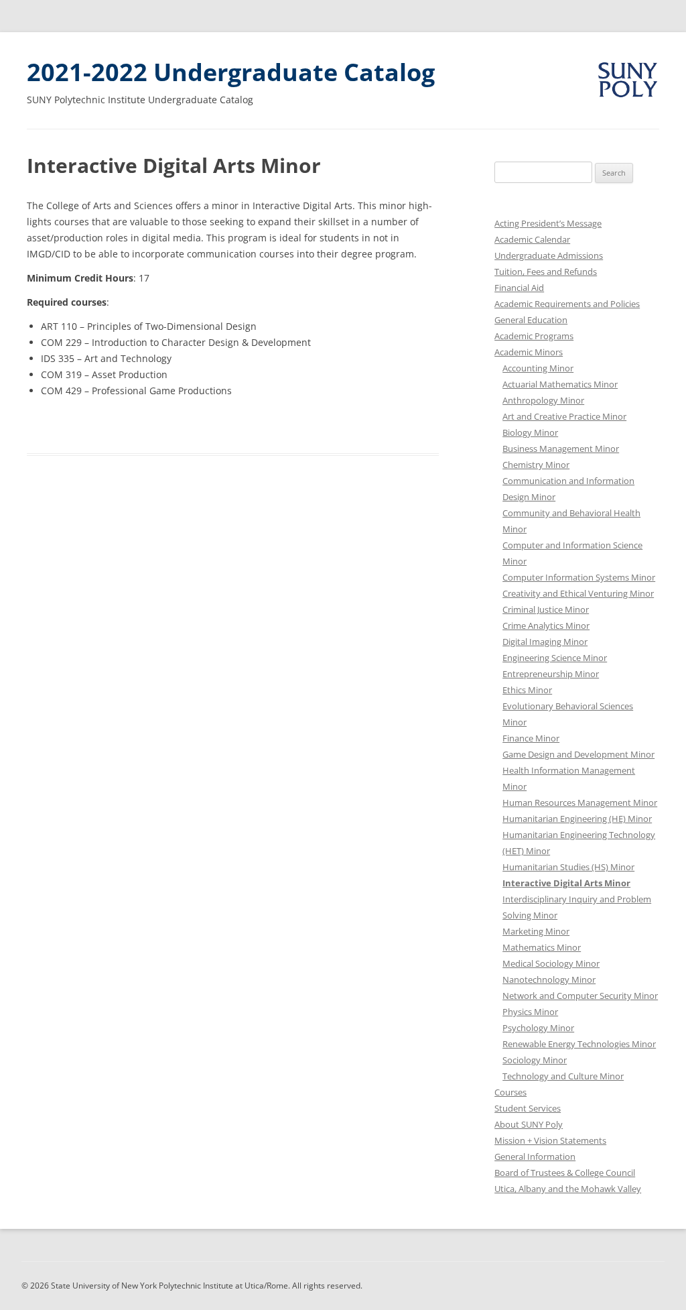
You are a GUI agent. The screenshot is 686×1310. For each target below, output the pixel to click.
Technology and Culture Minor (563, 1076)
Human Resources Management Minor (579, 802)
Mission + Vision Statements (550, 1140)
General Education (530, 320)
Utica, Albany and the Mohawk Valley (567, 1189)
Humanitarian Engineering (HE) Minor (577, 819)
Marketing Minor (535, 931)
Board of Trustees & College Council (564, 1173)
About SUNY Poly (528, 1124)
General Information (534, 1156)
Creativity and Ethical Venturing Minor (578, 593)
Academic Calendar (532, 239)
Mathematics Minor (541, 947)
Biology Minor (530, 432)
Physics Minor (530, 1012)
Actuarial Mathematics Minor (560, 384)
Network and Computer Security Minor (580, 996)
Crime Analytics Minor (546, 625)
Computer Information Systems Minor (578, 577)
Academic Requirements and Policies (567, 304)
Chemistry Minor (535, 465)
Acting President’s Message (548, 223)
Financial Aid (519, 288)
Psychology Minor (538, 1028)
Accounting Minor (537, 368)
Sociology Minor (534, 1060)
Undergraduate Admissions (548, 255)
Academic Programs (533, 336)
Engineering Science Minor (554, 658)
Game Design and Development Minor (578, 754)
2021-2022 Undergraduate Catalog (231, 72)
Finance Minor (530, 738)
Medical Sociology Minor (551, 963)
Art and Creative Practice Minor (564, 416)
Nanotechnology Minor (549, 979)
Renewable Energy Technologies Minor (579, 1044)
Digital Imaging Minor (545, 642)
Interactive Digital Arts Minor (566, 883)
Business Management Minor (560, 448)
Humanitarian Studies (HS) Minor (568, 867)
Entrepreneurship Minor (550, 674)
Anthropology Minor (543, 400)
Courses (510, 1092)
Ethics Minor (527, 690)
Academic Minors (528, 352)
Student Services (527, 1108)
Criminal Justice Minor (545, 609)
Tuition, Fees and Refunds (545, 271)
